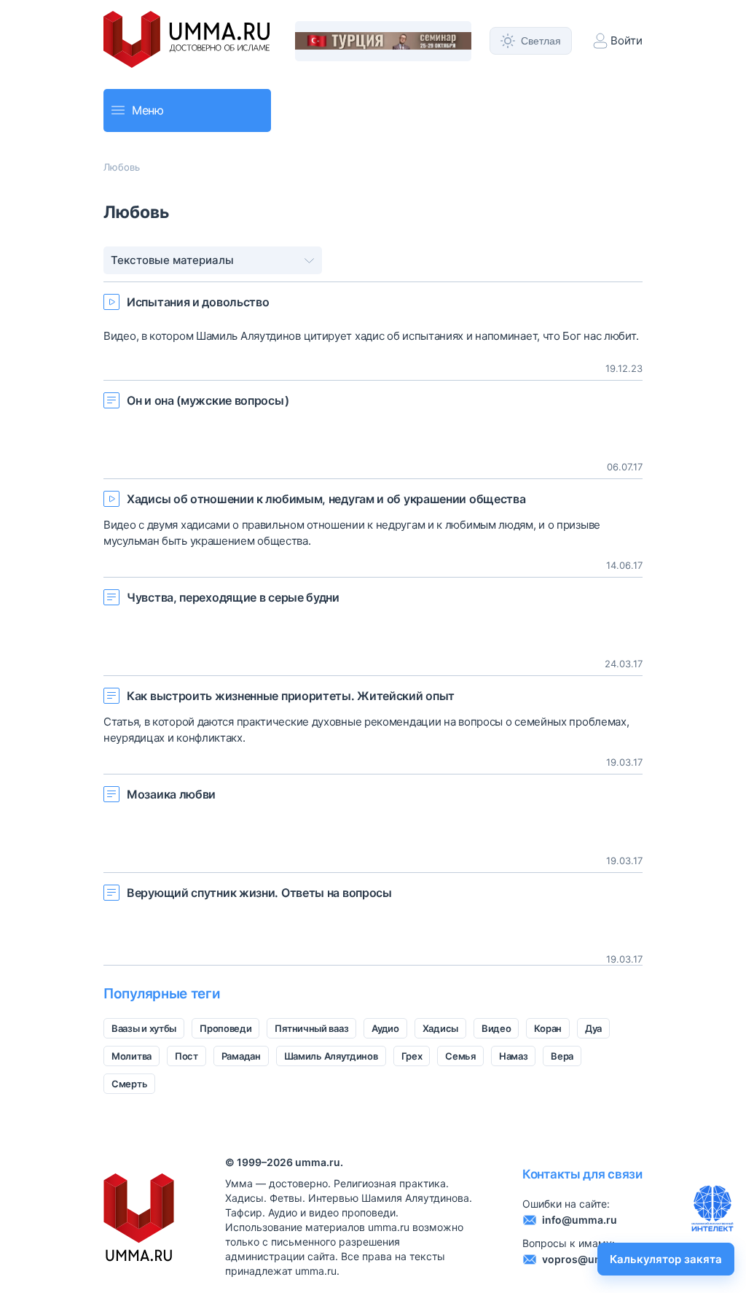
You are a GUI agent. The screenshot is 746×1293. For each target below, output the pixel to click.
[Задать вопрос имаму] (712, 1208)
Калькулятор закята (666, 1259)
